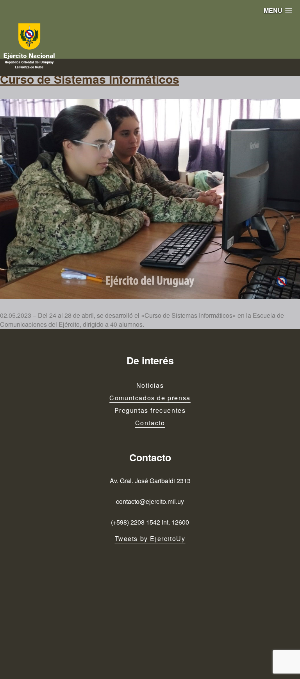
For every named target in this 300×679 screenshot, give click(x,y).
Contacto (150, 422)
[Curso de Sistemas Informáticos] (150, 199)
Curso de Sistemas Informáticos (89, 78)
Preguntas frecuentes (150, 410)
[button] (278, 10)
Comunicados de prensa (150, 397)
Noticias (150, 385)
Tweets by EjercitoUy (150, 538)
